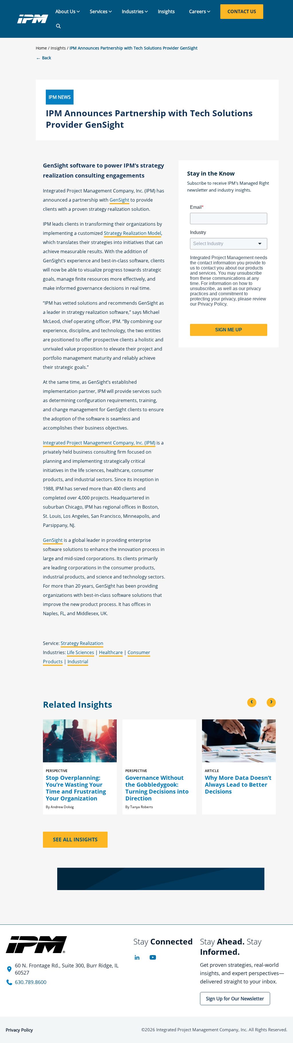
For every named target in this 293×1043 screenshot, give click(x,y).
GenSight (119, 200)
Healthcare (111, 652)
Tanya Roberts (141, 806)
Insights (58, 48)
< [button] (252, 702)
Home (41, 48)
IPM (32, 19)
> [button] (271, 702)
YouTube (152, 957)
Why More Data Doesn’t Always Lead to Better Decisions (238, 784)
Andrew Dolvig (62, 806)
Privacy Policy (19, 1030)
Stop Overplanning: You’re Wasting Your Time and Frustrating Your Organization (76, 788)
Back (43, 57)
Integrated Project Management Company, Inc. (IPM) (99, 443)
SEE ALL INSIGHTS (75, 839)
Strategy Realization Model (132, 233)
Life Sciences (80, 652)
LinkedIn (136, 957)
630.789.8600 (30, 982)
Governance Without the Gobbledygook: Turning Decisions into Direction (157, 788)
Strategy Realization (82, 643)
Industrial (78, 661)
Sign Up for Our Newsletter (235, 998)
